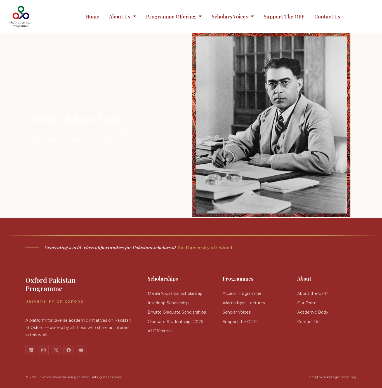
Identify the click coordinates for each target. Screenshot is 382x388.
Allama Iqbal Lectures (244, 302)
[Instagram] (43, 350)
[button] (122, 17)
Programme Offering (171, 16)
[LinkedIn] (30, 350)
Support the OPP (284, 16)
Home (92, 16)
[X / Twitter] (56, 350)
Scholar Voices (237, 312)
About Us (119, 16)
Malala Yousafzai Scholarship (175, 293)
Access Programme (242, 293)
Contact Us (327, 16)
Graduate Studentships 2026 (175, 321)
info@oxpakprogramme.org (332, 377)
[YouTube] (81, 350)
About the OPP (312, 293)
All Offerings (159, 330)
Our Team (307, 302)
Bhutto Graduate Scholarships (177, 312)
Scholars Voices (230, 16)
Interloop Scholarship (168, 302)
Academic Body (312, 312)
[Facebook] (68, 350)
